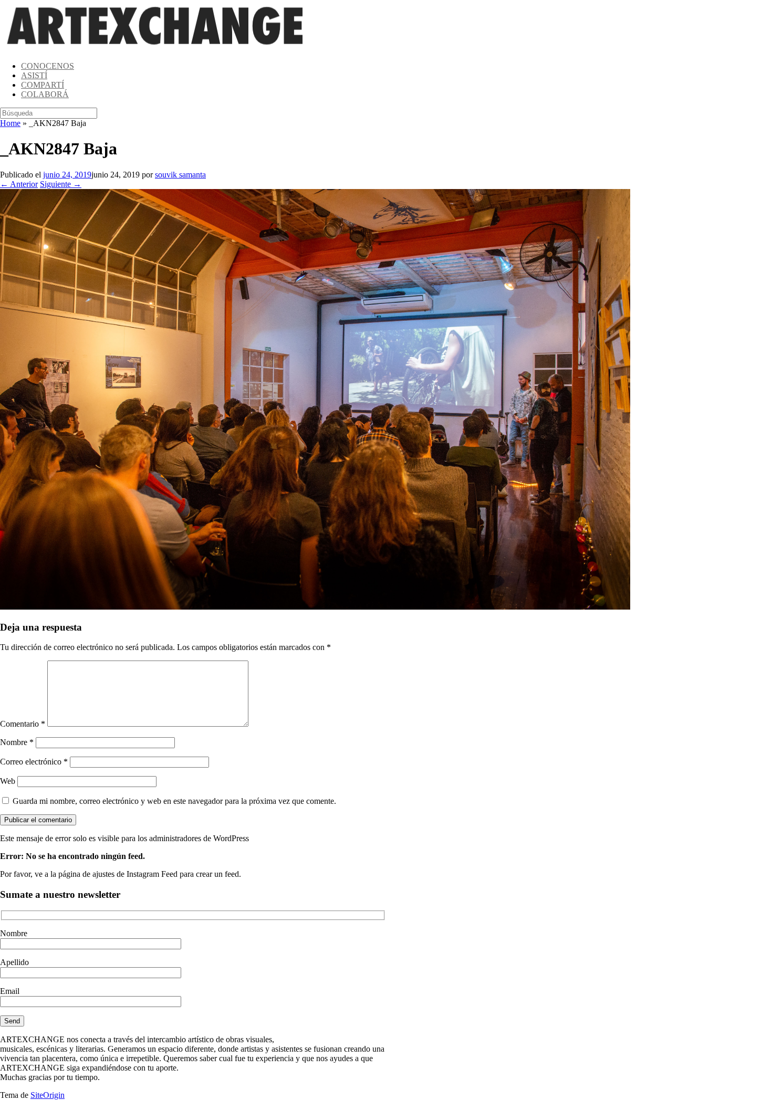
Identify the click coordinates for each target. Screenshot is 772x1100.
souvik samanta (180, 174)
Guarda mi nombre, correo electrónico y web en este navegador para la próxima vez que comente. (174, 801)
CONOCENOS (47, 65)
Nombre (17, 742)
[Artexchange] (155, 48)
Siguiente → (60, 184)
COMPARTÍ (42, 84)
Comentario (22, 723)
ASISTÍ (34, 75)
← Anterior (19, 184)
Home (10, 123)
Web (7, 781)
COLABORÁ (45, 94)
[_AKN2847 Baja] (315, 606)
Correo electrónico (34, 761)
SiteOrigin (47, 1095)
